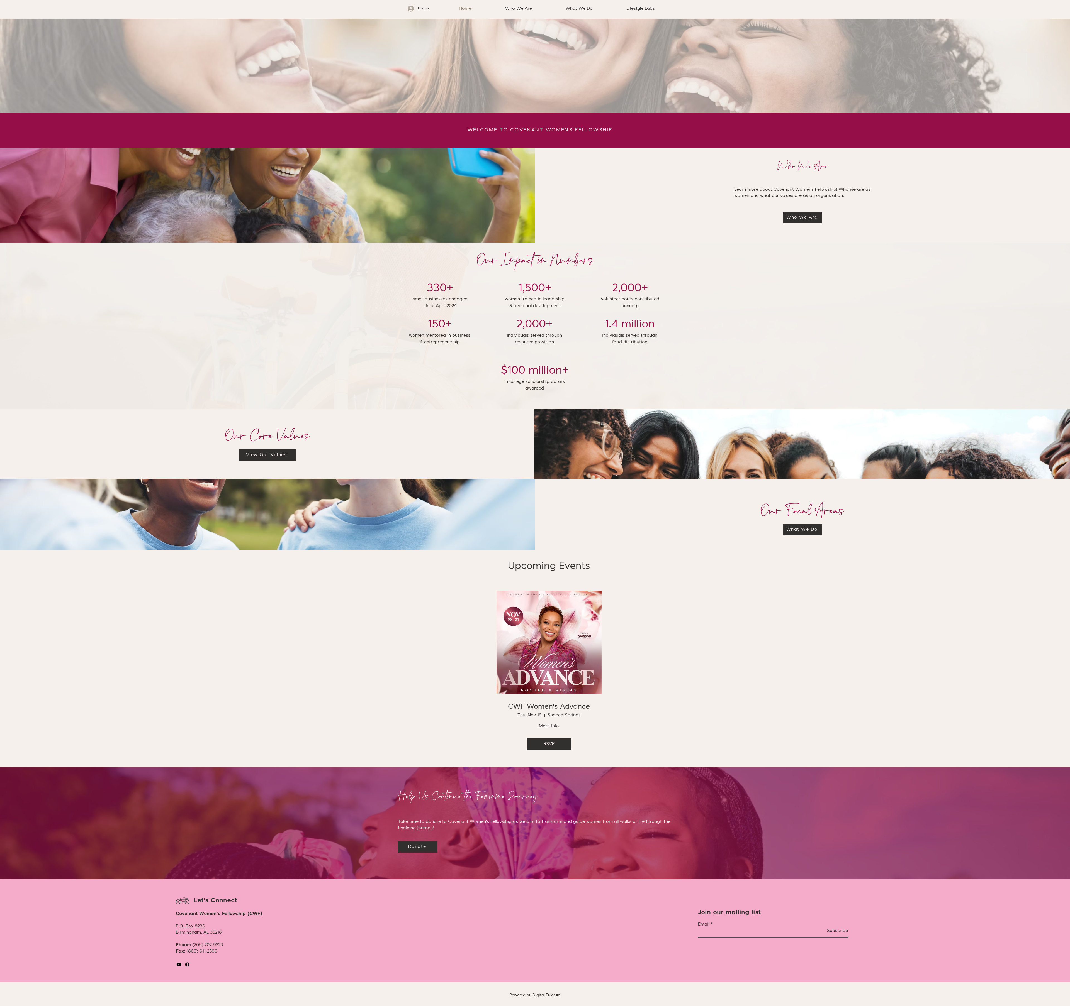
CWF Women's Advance (549, 706)
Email (703, 924)
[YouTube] (179, 964)
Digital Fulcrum (546, 995)
